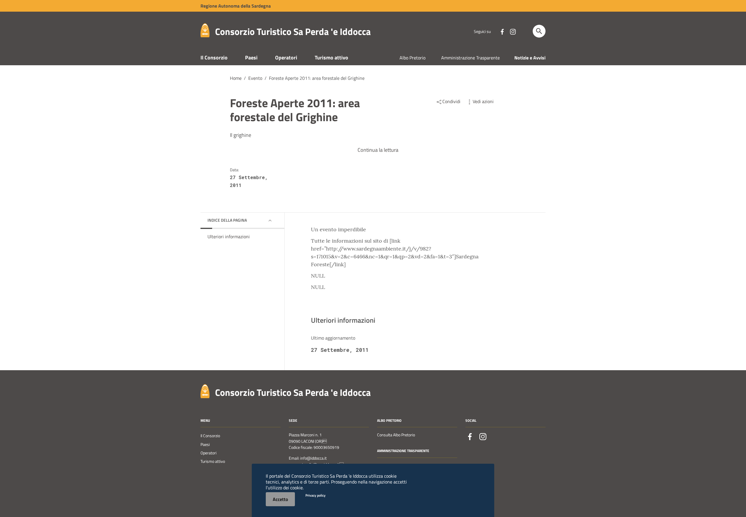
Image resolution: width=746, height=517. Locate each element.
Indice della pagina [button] (227, 220)
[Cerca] (539, 31)
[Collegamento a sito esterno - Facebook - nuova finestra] (502, 31)
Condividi (451, 101)
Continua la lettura (378, 150)
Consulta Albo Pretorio (396, 435)
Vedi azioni (483, 101)
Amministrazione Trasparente (470, 57)
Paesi (251, 57)
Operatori (286, 57)
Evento (255, 78)
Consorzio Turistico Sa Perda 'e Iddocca (293, 31)
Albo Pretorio (412, 57)
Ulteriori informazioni (228, 236)
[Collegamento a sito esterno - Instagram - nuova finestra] (512, 31)
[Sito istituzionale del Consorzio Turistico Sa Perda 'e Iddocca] (205, 30)
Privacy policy (315, 495)
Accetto (280, 499)
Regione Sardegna (235, 5)
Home (236, 78)
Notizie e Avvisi (530, 57)
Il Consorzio (214, 57)
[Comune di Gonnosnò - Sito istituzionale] (205, 390)
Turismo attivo (331, 57)
